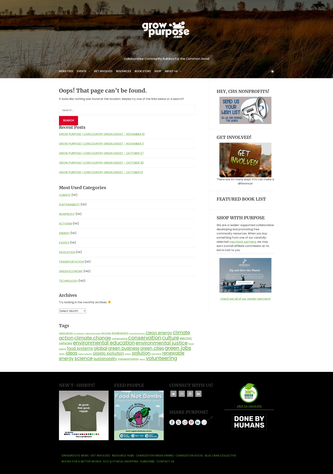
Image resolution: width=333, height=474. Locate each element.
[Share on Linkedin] (197, 422)
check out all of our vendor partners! (245, 299)
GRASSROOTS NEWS (75, 456)
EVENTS (82, 71)
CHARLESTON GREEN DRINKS (155, 456)
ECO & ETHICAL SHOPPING (120, 461)
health (62, 354)
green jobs (178, 347)
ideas (72, 353)
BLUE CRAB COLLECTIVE (220, 456)
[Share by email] (204, 422)
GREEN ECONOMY (71, 271)
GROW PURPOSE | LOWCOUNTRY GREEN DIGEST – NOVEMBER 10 (102, 134)
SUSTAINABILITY (69, 204)
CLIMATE (65, 195)
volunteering (161, 358)
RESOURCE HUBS (123, 456)
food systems (80, 348)
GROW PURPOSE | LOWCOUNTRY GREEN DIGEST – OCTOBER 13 (101, 172)
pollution (141, 353)
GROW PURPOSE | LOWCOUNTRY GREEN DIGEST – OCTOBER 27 (101, 153)
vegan (142, 359)
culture (170, 337)
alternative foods (93, 333)
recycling (156, 353)
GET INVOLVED (103, 71)
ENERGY (64, 233)
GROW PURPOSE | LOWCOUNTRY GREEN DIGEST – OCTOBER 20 (101, 163)
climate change (92, 338)
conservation (144, 337)
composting (119, 338)
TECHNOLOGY (68, 281)
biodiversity (120, 333)
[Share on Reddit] (185, 422)
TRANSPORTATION (71, 262)
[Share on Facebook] (172, 422)
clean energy (159, 332)
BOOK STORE (143, 71)
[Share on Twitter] (178, 422)
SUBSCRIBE (147, 461)
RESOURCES (123, 71)
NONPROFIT (67, 214)
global (100, 348)
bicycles (106, 333)
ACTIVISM (65, 224)
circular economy (137, 333)
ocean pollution (85, 354)
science (83, 358)
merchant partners (242, 242)
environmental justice (162, 342)
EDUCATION (67, 252)
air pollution (79, 333)
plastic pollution (108, 353)
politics (128, 354)
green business (123, 348)
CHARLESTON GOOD (189, 456)
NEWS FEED (66, 71)
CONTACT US (165, 461)
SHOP (157, 71)
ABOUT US (171, 71)
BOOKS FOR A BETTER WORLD (81, 461)
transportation (128, 359)
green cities (152, 348)
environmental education (104, 342)
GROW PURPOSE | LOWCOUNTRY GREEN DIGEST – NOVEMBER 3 (101, 144)
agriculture (66, 333)
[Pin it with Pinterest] (191, 422)
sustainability (105, 358)
